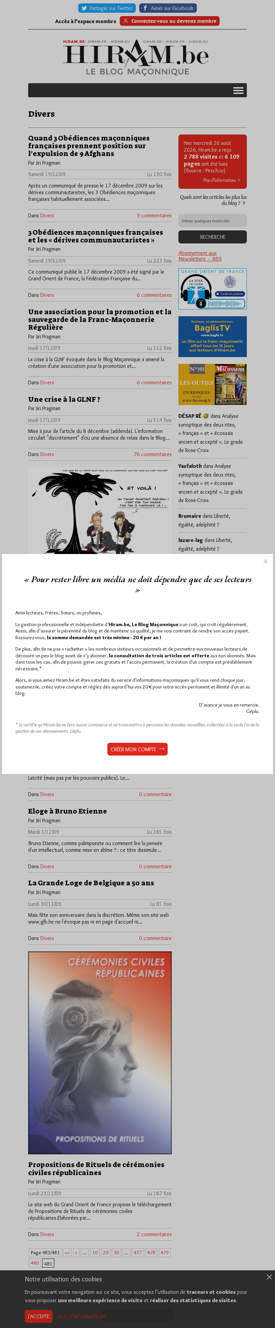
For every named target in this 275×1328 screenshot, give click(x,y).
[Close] (265, 561)
